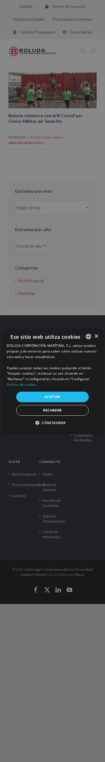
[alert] (52, 381)
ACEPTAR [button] (52, 396)
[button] (52, 422)
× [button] (96, 336)
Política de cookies (22, 384)
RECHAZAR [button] (52, 410)
